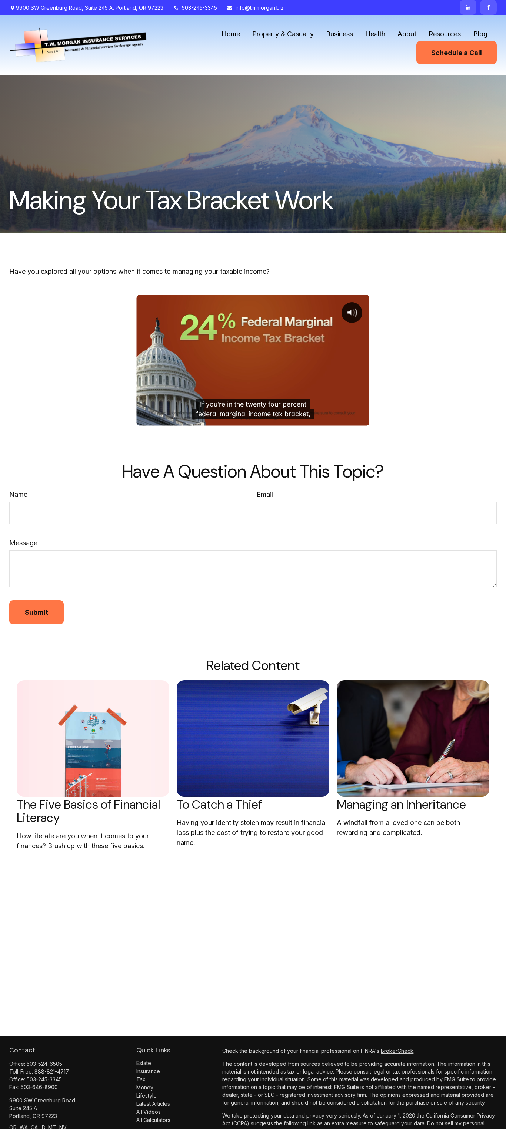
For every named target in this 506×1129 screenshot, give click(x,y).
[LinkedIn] (468, 7)
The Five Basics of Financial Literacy (88, 811)
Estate (143, 1063)
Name (18, 494)
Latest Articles (153, 1104)
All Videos (148, 1112)
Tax (141, 1079)
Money (144, 1087)
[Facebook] (488, 7)
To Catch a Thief (219, 804)
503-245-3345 (199, 7)
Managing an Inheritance (401, 804)
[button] (230, 33)
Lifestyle (146, 1095)
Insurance (148, 1071)
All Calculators (153, 1120)
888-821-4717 (51, 1071)
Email (265, 494)
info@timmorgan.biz (260, 7)
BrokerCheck (397, 1051)
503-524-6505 (44, 1064)
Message (23, 543)
